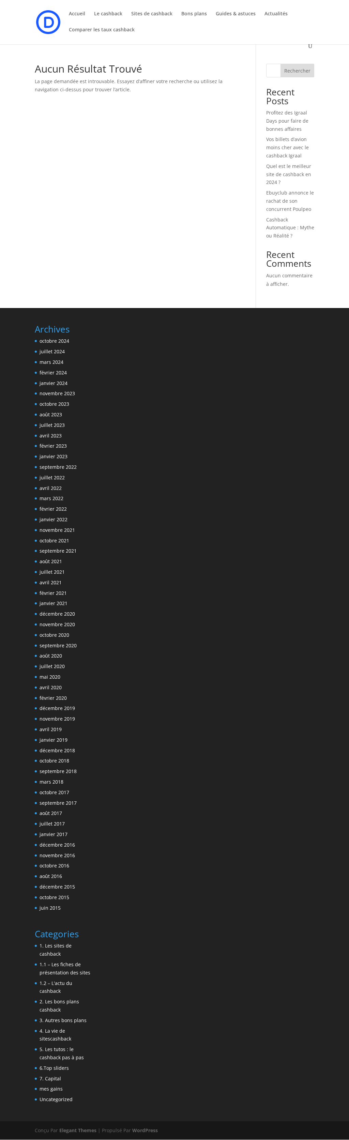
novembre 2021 (57, 530)
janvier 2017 (53, 834)
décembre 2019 (57, 708)
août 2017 (51, 813)
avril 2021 (51, 582)
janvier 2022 (53, 519)
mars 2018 (51, 782)
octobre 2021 (54, 540)
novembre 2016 (57, 855)
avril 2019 (51, 729)
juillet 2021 (52, 572)
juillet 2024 (52, 351)
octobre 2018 (54, 760)
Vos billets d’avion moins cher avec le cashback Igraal (287, 147)
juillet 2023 (52, 425)
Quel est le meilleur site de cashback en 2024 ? (288, 174)
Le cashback (108, 14)
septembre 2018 (58, 771)
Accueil (77, 14)
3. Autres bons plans (63, 1020)
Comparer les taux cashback (102, 30)
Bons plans (194, 14)
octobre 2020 (54, 635)
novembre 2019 (57, 718)
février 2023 (53, 446)
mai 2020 (50, 677)
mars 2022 (51, 498)
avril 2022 (51, 488)
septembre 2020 (58, 645)
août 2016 (51, 876)
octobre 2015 (54, 897)
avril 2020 (51, 687)
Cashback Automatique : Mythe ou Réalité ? (290, 227)
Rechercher (297, 70)
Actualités (276, 14)
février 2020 (53, 698)
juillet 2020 (52, 666)
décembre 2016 (57, 845)
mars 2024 (51, 362)
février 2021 (53, 593)
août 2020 (51, 655)
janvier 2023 (53, 456)
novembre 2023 (57, 393)
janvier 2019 (53, 740)
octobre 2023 (54, 404)
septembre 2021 (58, 551)
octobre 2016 (54, 865)
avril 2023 (51, 435)
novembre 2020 (57, 624)
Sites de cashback (151, 14)
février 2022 (53, 509)
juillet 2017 (52, 823)
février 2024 (53, 372)
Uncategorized (56, 1099)
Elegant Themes (77, 1130)
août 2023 (51, 414)
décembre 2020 (57, 614)
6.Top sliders (54, 1068)
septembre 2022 (58, 467)
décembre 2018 (57, 750)
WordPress (145, 1130)
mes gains (51, 1088)
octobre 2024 (54, 341)
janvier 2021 (53, 603)
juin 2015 (50, 908)
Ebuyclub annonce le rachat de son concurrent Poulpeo (290, 200)
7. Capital (50, 1078)
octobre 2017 (54, 792)
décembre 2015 (57, 886)
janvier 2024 (53, 383)
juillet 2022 (52, 477)
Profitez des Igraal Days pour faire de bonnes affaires (287, 120)
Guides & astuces (236, 14)
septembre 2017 (58, 803)
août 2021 (51, 561)
